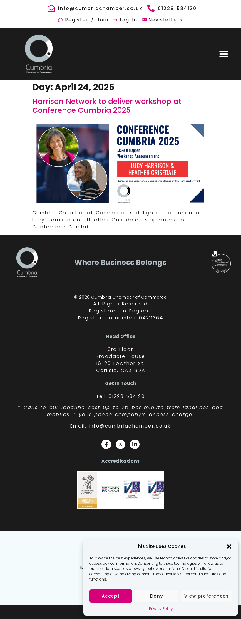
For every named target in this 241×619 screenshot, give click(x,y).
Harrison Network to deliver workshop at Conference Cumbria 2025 (106, 105)
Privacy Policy (161, 608)
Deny (156, 596)
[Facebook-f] (106, 444)
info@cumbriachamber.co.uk (130, 426)
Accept (111, 596)
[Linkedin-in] (134, 444)
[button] (229, 546)
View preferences (206, 596)
